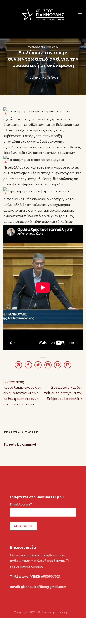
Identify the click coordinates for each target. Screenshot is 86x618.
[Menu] (80, 14)
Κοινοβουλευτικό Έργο (43, 47)
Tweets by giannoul (19, 444)
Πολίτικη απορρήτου (56, 612)
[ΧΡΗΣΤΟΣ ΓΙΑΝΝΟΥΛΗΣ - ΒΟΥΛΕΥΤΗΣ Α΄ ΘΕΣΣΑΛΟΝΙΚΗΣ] (43, 15)
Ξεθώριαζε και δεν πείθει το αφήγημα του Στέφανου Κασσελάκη (63, 393)
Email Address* (21, 504)
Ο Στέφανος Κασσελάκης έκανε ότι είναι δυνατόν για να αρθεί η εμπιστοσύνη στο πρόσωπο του (22, 393)
